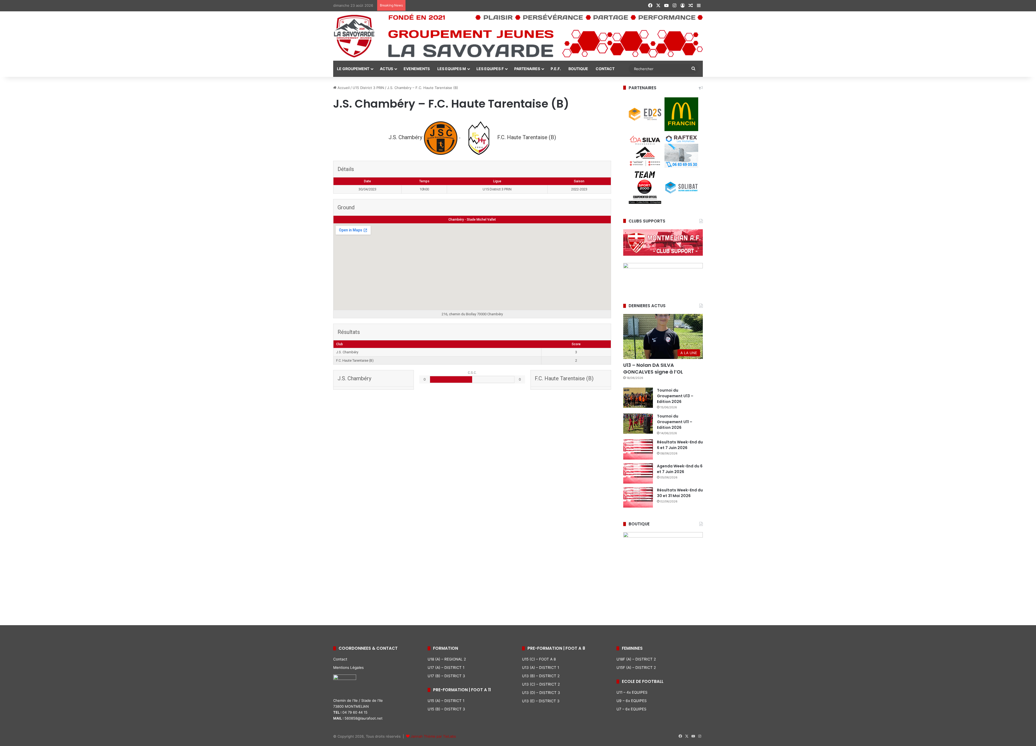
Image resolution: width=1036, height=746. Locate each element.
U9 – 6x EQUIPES (631, 701)
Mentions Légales (348, 667)
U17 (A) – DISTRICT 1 (446, 667)
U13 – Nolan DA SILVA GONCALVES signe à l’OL (653, 368)
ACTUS (386, 68)
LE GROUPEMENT (353, 68)
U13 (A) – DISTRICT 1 (540, 667)
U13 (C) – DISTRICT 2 (541, 684)
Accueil (343, 87)
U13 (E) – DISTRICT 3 (541, 701)
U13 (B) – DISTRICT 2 (541, 676)
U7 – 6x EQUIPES (631, 709)
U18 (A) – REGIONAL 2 (447, 659)
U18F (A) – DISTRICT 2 (636, 659)
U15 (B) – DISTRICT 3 (446, 709)
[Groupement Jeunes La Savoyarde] (518, 36)
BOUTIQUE (578, 68)
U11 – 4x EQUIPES (632, 692)
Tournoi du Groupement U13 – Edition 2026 (675, 396)
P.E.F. (556, 68)
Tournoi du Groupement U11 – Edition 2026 (674, 421)
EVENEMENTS (417, 68)
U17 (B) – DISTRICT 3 (446, 676)
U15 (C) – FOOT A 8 (539, 659)
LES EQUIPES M (451, 68)
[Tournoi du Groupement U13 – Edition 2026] (638, 398)
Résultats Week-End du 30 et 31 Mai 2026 (680, 492)
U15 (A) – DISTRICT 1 (446, 701)
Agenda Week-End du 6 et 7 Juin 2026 (680, 468)
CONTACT (605, 68)
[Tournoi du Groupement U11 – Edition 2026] (638, 423)
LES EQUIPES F (490, 68)
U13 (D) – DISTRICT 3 (541, 692)
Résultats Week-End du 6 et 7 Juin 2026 (680, 444)
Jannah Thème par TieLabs (433, 736)
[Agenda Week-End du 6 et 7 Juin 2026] (638, 473)
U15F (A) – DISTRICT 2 (636, 667)
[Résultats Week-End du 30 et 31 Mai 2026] (638, 497)
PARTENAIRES (527, 68)
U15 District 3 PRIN (368, 87)
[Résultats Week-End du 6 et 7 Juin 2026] (638, 449)
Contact (340, 659)
